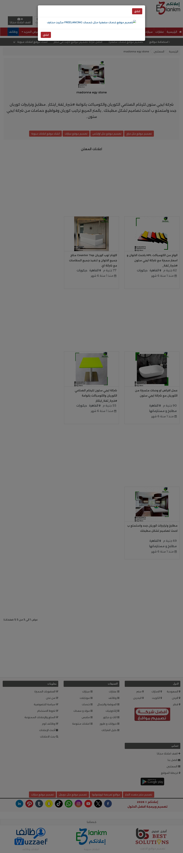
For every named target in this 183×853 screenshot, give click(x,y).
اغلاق (137, 11)
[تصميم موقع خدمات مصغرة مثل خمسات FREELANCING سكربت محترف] (91, 22)
